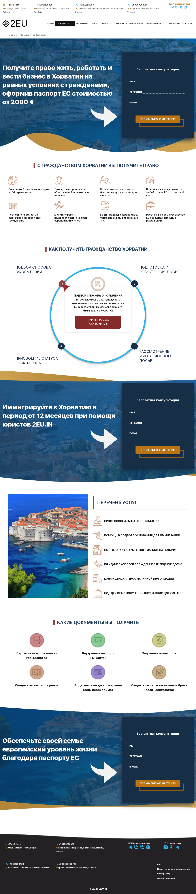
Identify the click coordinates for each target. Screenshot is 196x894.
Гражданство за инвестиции (129, 24)
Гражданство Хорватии (33, 35)
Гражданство (63, 24)
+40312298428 (45, 5)
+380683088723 (139, 5)
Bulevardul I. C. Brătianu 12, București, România (28, 868)
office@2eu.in (12, 5)
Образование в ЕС (154, 24)
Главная (50, 24)
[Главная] (14, 26)
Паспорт (105, 24)
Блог (159, 864)
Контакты (187, 24)
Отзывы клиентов (166, 878)
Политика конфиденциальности (173, 869)
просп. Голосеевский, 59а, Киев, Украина (77, 868)
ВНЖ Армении (82, 24)
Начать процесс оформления (98, 322)
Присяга (94, 24)
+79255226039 (86, 5)
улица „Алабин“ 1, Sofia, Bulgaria (23, 848)
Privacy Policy (163, 873)
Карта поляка (174, 24)
